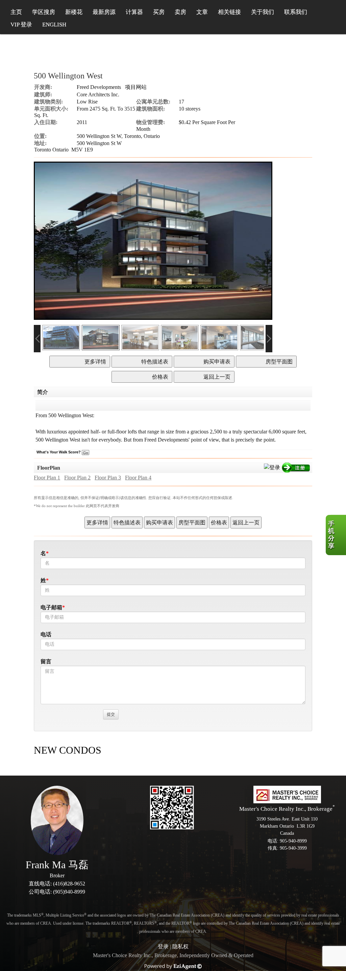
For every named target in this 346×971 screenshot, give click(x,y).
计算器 (134, 12)
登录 (163, 946)
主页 (16, 12)
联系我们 (295, 12)
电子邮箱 (51, 607)
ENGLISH (54, 24)
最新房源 (104, 12)
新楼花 (73, 12)
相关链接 (229, 12)
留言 (46, 661)
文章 (202, 12)
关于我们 (262, 12)
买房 (159, 12)
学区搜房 (43, 12)
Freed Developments (99, 87)
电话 (46, 634)
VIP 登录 (21, 24)
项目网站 (136, 87)
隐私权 (180, 946)
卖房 (180, 12)
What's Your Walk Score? (59, 452)
